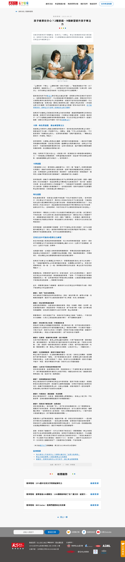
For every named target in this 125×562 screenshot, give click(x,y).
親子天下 (43, 445)
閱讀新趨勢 (29, 11)
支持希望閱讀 (106, 3)
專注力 (49, 96)
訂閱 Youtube (106, 532)
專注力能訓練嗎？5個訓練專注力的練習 (51, 457)
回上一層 (64, 517)
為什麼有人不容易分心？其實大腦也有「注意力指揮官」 (58, 454)
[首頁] (22, 3)
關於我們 (84, 3)
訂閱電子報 (75, 532)
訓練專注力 (65, 120)
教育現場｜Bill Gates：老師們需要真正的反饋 (45, 505)
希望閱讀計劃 (60, 3)
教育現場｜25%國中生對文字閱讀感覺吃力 (44, 483)
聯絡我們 (93, 3)
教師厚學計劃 (73, 3)
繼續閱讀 (94, 483)
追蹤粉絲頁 (91, 532)
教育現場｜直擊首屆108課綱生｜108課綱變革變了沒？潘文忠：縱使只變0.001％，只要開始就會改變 (56, 494)
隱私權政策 (59, 542)
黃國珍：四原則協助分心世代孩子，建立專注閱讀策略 (57, 459)
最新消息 (49, 3)
